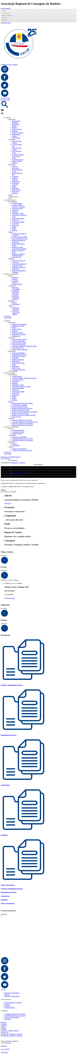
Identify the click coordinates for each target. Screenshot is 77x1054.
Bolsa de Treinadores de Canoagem (22, 425)
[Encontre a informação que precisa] (38, 105)
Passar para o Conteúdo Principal (10, 457)
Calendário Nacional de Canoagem (22, 440)
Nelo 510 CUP (16, 417)
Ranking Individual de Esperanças (22, 408)
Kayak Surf (15, 390)
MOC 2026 (4, 20)
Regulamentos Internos (19, 334)
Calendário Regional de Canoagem (22, 438)
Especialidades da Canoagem (13, 1002)
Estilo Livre (15, 395)
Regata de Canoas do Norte (20, 413)
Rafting (14, 396)
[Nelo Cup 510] (4, 1032)
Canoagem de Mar (17, 380)
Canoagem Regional (18, 430)
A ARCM (4, 10)
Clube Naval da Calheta (19, 343)
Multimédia (15, 366)
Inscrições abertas (10, 598)
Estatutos (14, 331)
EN (4, 98)
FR (6, 98)
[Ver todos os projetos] (5, 631)
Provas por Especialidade (19, 437)
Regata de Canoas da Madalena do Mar (23, 415)
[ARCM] (6, 23)
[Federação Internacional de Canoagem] (11, 1035)
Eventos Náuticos (17, 433)
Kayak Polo (15, 393)
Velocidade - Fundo (18, 385)
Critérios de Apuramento (19, 448)
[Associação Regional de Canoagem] (38, 44)
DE (9, 98)
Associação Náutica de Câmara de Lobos (24, 346)
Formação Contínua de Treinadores (22, 423)
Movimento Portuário (18, 363)
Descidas (14, 400)
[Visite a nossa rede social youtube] (38, 93)
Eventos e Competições (7, 15)
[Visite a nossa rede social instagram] (38, 69)
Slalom (14, 398)
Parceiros (3, 1022)
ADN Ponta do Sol (17, 348)
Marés (14, 364)
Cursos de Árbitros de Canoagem (22, 420)
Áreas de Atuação (6, 13)
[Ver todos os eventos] (5, 578)
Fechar (3, 490)
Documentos (16, 445)
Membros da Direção (18, 326)
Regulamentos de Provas (19, 354)
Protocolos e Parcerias (18, 369)
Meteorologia (16, 361)
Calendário (15, 358)
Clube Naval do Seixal (18, 344)
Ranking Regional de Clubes (20, 410)
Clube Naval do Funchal (19, 339)
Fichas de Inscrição (17, 332)
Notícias (14, 443)
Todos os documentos (18, 353)
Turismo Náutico (17, 376)
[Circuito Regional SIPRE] (3, 1029)
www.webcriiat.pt (16, 474)
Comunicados (16, 336)
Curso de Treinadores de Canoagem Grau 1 (25, 422)
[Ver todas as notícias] (5, 563)
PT (2, 98)
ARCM (8, 1043)
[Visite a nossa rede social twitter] (38, 85)
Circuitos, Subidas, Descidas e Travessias (24, 378)
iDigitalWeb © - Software (17, 462)
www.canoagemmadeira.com (19, 472)
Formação (7, 1006)
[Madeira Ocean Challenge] (3, 1027)
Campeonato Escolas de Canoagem (22, 403)
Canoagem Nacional (18, 432)
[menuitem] (7, 117)
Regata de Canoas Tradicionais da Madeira (24, 411)
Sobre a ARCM (16, 329)
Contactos (4, 17)
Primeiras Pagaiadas (18, 388)
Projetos (10, 401)
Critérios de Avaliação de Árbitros (22, 450)
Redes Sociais (16, 368)
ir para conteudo (5, 8)
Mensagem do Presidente (19, 324)
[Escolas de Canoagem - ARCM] (9, 1030)
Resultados (8, 1019)
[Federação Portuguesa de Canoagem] (11, 1034)
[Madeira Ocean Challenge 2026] (38, 64)
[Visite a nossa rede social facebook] (38, 77)
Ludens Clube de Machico (20, 349)
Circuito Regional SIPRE (19, 405)
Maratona (15, 383)
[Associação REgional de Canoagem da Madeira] (4, 1025)
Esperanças (15, 381)
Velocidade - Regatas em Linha (21, 386)
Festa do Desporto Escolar (20, 406)
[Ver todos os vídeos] (5, 616)
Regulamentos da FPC (18, 356)
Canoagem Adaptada (18, 391)
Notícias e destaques (18, 359)
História (14, 327)
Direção (7, 994)
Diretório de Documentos (12, 996)
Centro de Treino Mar (18, 341)
